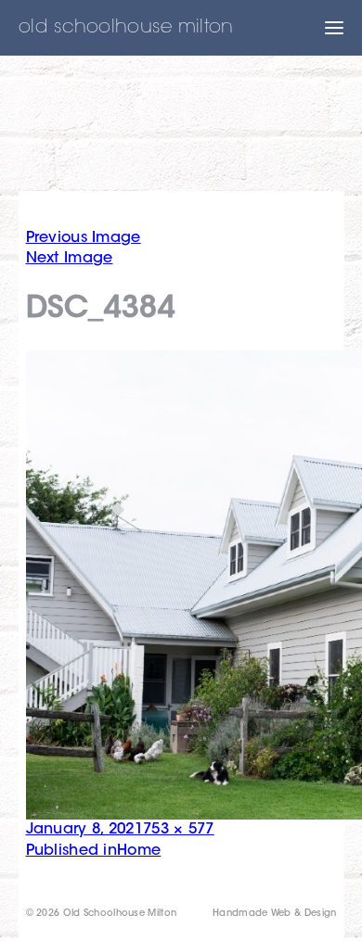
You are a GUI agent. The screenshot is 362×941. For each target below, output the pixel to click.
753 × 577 (178, 829)
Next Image (69, 258)
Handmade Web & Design (274, 914)
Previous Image (83, 238)
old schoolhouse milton (126, 28)
